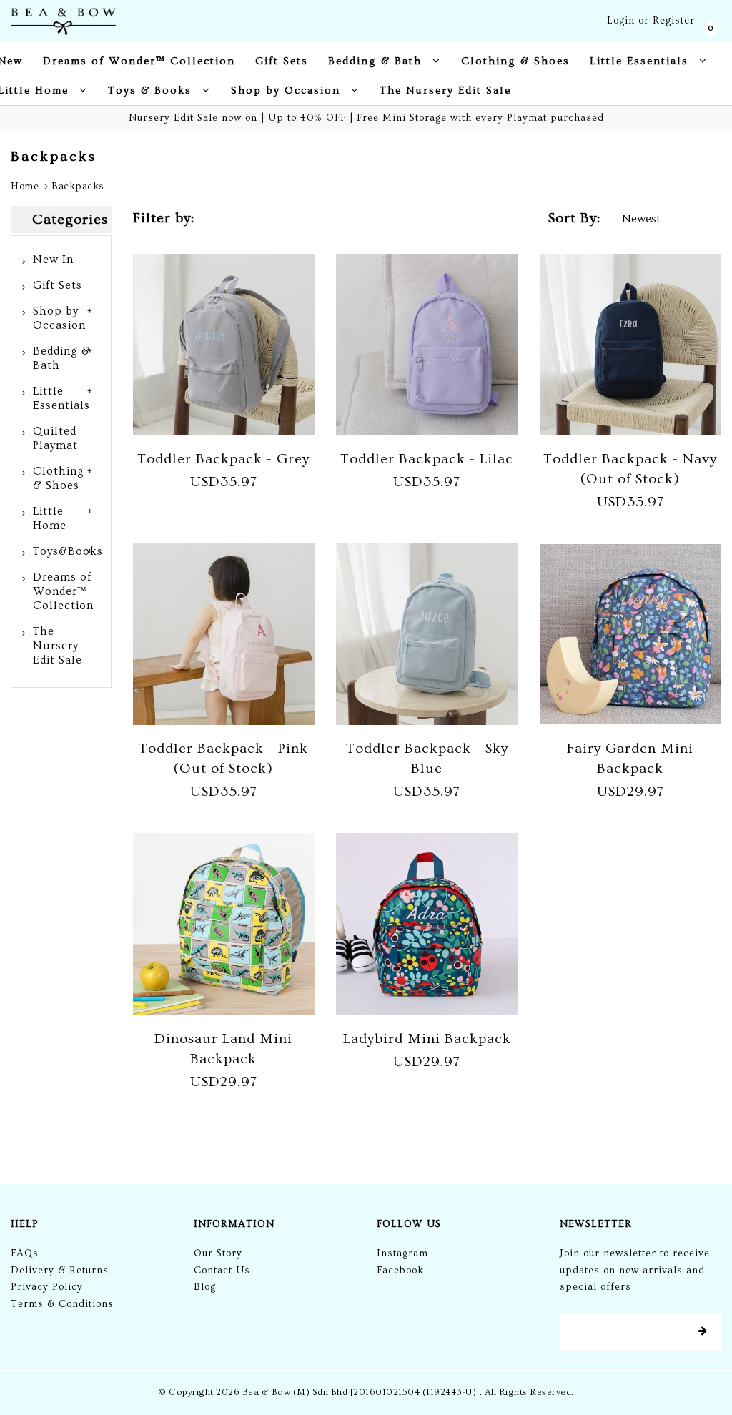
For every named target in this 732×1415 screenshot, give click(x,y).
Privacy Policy (47, 1287)
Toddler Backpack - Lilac (426, 459)
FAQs (25, 1253)
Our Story (218, 1253)
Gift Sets (57, 285)
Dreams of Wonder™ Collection (63, 591)
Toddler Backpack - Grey (223, 459)
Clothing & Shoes (58, 478)
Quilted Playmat (55, 438)
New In (53, 259)
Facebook (400, 1270)
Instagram (402, 1253)
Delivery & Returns (60, 1270)
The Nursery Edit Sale (57, 645)
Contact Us (222, 1270)
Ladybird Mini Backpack (427, 1039)
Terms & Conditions (62, 1304)
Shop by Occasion (59, 318)
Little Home (49, 518)
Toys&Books (68, 551)
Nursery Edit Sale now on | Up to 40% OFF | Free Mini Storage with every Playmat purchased (366, 118)
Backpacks (77, 186)
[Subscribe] (702, 1332)
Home (25, 186)
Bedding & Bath (62, 358)
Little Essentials (61, 398)
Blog (205, 1287)
